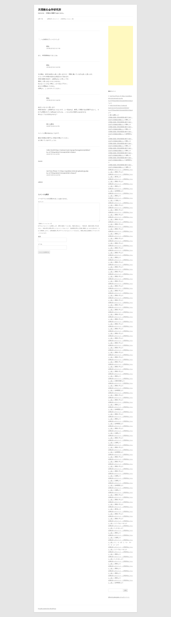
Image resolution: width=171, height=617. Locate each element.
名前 (39, 236)
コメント (41, 202)
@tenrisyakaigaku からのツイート (119, 597)
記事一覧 (40, 19)
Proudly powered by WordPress (47, 608)
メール (40, 244)
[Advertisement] (120, 55)
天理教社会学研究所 (49, 9)
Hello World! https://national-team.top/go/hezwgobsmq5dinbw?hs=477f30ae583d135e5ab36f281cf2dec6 (68, 151)
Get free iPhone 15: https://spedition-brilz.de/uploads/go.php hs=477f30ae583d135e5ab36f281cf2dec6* (67, 172)
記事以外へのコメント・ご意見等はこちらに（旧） (60, 19)
